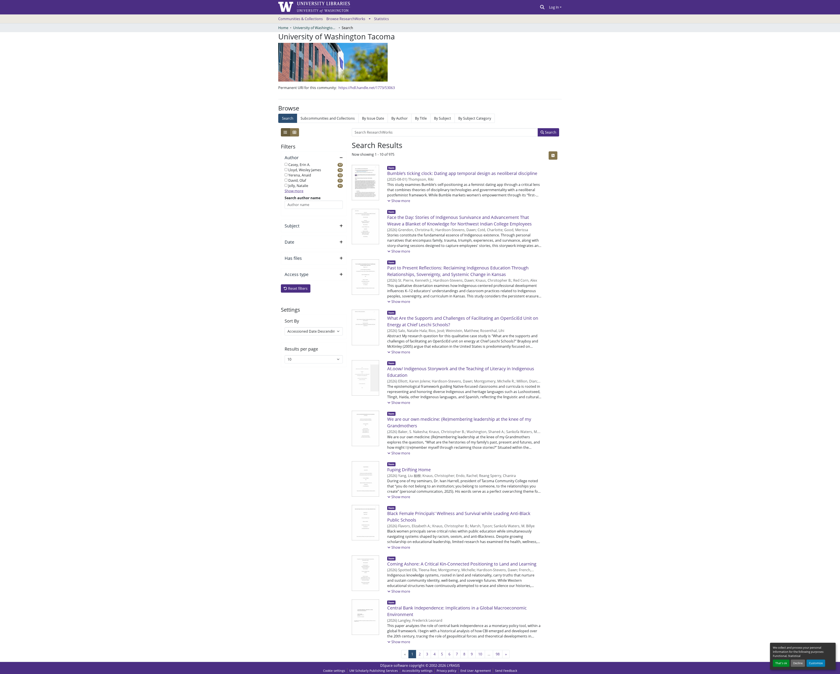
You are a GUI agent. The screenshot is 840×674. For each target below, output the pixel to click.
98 (498, 654)
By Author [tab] (399, 118)
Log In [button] (554, 7)
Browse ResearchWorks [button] (345, 18)
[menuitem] (348, 18)
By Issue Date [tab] (373, 118)
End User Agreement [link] (475, 671)
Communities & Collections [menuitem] (300, 18)
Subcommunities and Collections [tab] (328, 118)
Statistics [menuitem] (381, 18)
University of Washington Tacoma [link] (315, 27)
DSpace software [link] (394, 665)
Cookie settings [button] (334, 671)
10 (480, 654)
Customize (816, 663)
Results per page (301, 349)
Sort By (292, 321)
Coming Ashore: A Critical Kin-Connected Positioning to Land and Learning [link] (461, 564)
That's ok (781, 663)
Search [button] (550, 132)
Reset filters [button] (297, 288)
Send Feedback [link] (506, 671)
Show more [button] (294, 191)
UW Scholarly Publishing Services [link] (373, 671)
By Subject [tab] (442, 118)
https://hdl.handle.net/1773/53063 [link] (366, 87)
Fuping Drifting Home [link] (409, 470)
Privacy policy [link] (446, 671)
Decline (798, 663)
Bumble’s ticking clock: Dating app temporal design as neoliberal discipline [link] (462, 173)
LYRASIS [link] (453, 665)
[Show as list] (285, 132)
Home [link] (283, 27)
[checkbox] (286, 164)
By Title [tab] (421, 118)
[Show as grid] (294, 132)
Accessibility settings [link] (417, 671)
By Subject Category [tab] (474, 118)
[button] (542, 7)
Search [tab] (287, 118)
